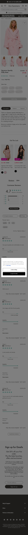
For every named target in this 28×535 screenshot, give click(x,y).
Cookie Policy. (8, 265)
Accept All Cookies (14, 273)
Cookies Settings (14, 269)
